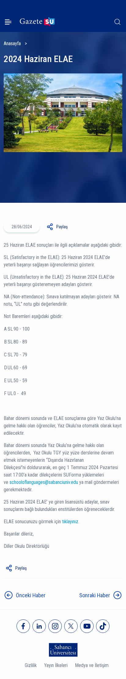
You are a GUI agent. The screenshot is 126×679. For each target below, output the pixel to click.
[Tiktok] (102, 626)
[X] (71, 626)
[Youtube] (87, 626)
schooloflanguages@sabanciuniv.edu (43, 482)
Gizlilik (31, 665)
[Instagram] (55, 626)
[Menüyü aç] (8, 22)
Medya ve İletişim (92, 665)
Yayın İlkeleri (56, 665)
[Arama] (117, 22)
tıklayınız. (70, 521)
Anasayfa (12, 43)
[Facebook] (23, 626)
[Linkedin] (39, 626)
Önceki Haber (31, 595)
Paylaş (62, 226)
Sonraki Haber (94, 595)
